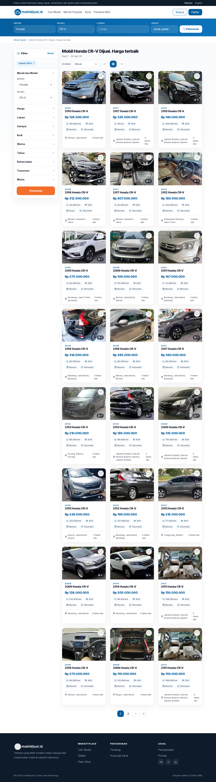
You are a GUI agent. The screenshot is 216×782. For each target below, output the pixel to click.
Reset (50, 53)
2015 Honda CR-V (76, 270)
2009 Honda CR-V (173, 427)
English (198, 3)
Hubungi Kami (119, 755)
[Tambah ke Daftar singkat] (101, 76)
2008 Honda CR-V (125, 270)
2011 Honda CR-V (172, 270)
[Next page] (136, 713)
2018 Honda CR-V (124, 348)
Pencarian (192, 29)
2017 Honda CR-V (124, 111)
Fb (161, 762)
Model (61, 23)
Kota (88, 12)
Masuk (180, 12)
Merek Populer (72, 12)
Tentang (115, 749)
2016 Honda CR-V (76, 192)
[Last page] (143, 713)
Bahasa (188, 3)
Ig (175, 762)
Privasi (162, 755)
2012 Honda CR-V (172, 192)
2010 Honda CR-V (76, 111)
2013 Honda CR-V (76, 427)
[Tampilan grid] (113, 64)
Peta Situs (84, 761)
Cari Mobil (54, 12)
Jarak (154, 23)
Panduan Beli (102, 12)
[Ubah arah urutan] (104, 64)
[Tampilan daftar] (121, 64)
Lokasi (101, 23)
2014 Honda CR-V (124, 586)
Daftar (195, 12)
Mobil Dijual (20, 40)
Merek (17, 23)
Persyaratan (166, 749)
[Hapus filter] (34, 63)
